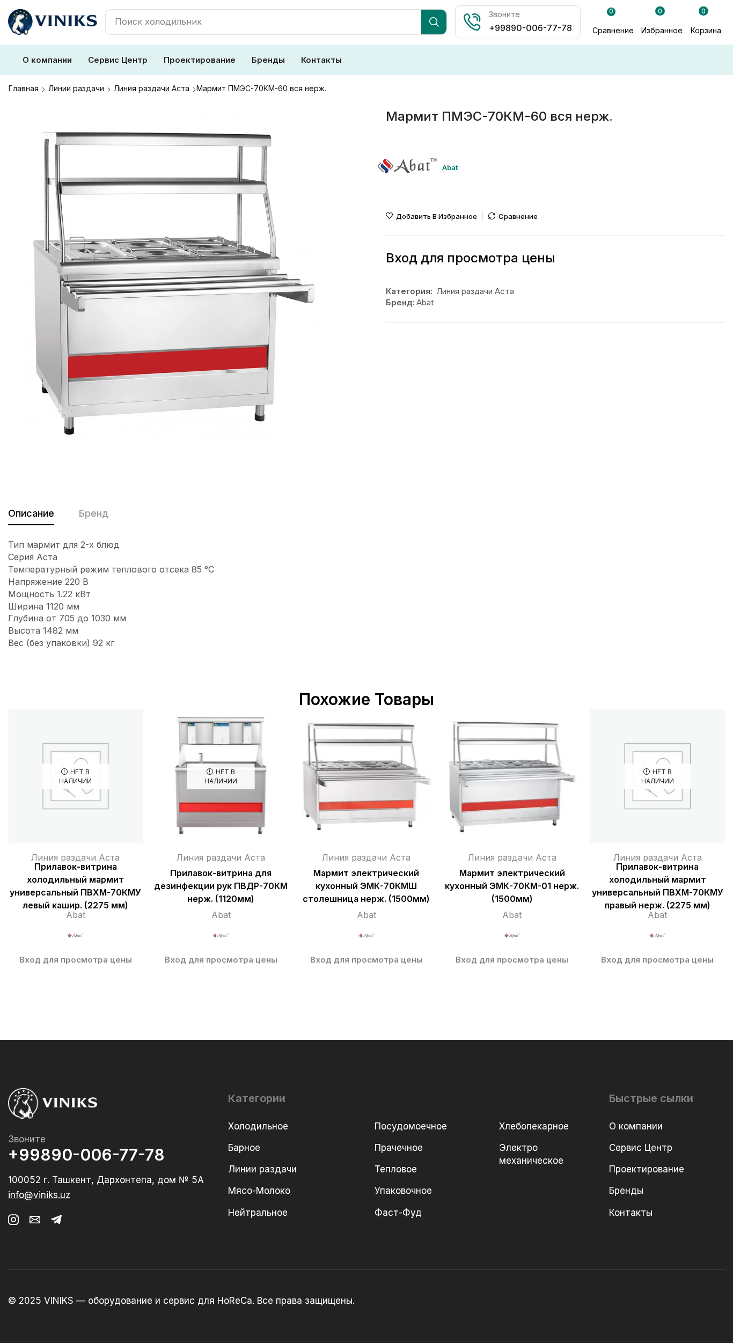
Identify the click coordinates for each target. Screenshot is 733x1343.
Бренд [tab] (93, 513)
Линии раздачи (76, 88)
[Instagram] (13, 1219)
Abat (425, 302)
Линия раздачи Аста (151, 88)
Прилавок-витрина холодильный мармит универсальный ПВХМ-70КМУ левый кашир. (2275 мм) (75, 886)
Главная (24, 88)
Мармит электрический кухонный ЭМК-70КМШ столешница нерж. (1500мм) (366, 886)
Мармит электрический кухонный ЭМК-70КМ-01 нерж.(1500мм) (512, 886)
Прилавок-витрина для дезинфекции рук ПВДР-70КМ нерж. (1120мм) (221, 886)
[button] (613, 22)
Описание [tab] (31, 513)
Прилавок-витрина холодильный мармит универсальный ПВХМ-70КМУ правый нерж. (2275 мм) (657, 886)
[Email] (35, 1219)
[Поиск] (433, 22)
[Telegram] (56, 1219)
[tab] (31, 516)
